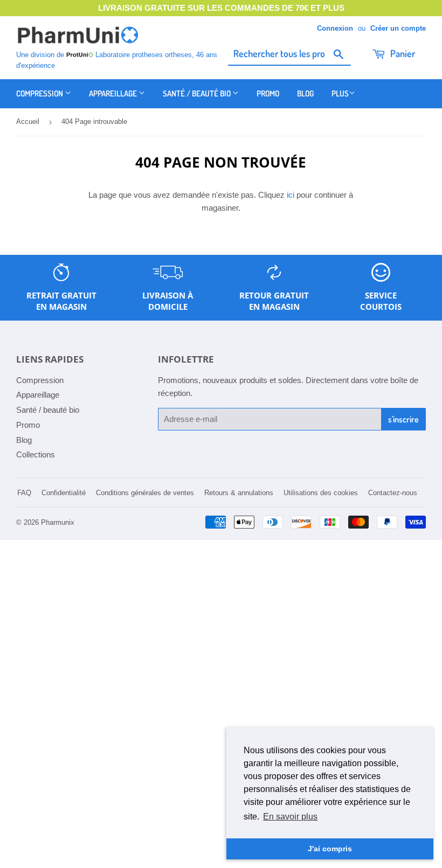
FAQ (24, 493)
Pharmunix (57, 522)
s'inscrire (403, 419)
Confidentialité (64, 493)
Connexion (335, 28)
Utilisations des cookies (321, 493)
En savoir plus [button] (290, 816)
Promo (268, 93)
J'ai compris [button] (330, 848)
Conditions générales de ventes (145, 493)
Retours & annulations (238, 493)
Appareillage (114, 93)
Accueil (27, 121)
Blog (305, 93)
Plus (340, 93)
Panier (401, 53)
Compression (40, 93)
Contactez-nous (392, 493)
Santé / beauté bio (197, 93)
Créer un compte (398, 28)
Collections (35, 454)
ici (290, 194)
